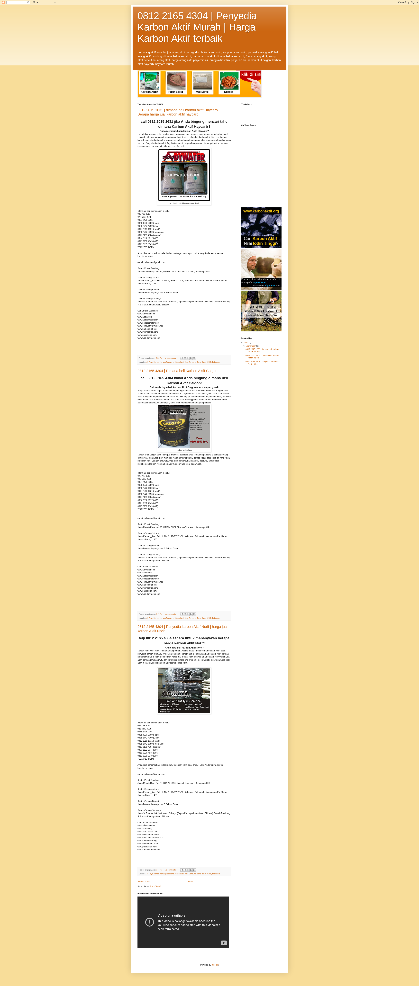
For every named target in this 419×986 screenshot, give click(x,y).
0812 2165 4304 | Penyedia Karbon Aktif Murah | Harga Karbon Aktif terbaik (197, 27)
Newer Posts (144, 881)
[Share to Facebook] (191, 358)
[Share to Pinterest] (194, 358)
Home (190, 881)
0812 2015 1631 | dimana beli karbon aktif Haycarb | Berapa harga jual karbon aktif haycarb (178, 112)
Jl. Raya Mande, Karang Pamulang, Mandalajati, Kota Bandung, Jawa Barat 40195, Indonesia (183, 362)
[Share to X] (188, 358)
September (251, 346)
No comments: (171, 358)
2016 (246, 342)
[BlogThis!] (184, 358)
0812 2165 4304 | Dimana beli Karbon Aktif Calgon (177, 371)
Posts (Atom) (155, 886)
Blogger (214, 965)
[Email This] (181, 358)
